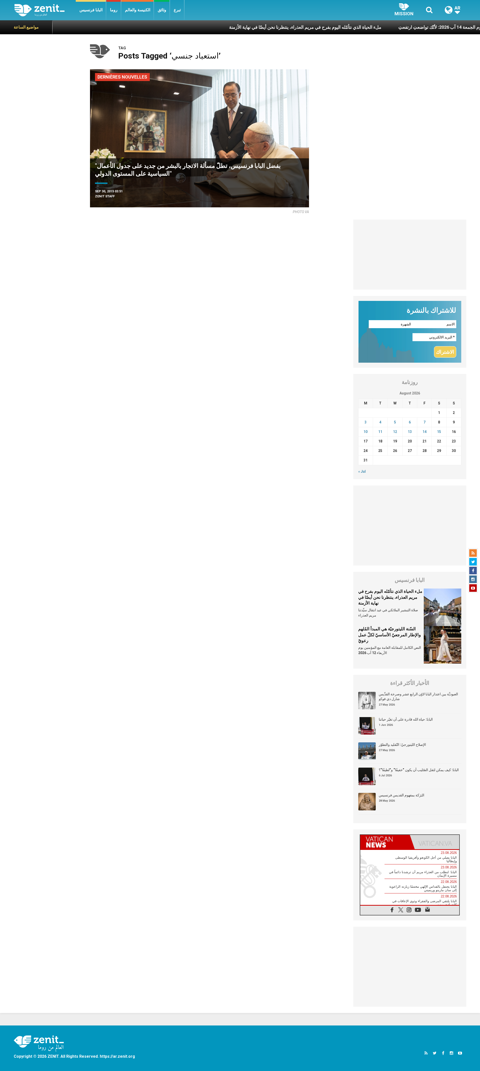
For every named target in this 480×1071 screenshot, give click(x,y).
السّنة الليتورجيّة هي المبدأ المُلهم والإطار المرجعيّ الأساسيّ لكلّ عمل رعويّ (389, 634)
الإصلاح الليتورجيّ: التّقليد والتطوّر (402, 745)
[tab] (385, 842)
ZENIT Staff (105, 196)
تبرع (177, 10)
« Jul (362, 471)
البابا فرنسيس (91, 10)
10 (366, 432)
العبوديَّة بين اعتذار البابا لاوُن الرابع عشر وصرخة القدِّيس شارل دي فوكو (418, 696)
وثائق (162, 10)
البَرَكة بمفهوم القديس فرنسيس (401, 795)
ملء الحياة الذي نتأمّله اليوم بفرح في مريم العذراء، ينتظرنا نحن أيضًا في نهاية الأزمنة (270, 27)
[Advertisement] (409, 255)
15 (439, 432)
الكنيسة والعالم (137, 10)
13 (410, 432)
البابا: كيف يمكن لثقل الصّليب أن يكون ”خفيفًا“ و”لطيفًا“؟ (419, 770)
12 (395, 432)
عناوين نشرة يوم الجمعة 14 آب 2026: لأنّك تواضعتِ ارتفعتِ (417, 27)
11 (380, 432)
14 (424, 432)
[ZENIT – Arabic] (45, 10)
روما (114, 10)
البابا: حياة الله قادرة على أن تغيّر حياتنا (406, 719)
